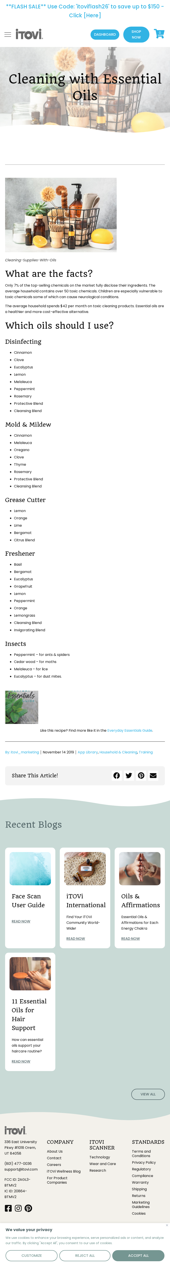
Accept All (138, 1255)
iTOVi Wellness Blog (64, 1171)
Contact (54, 1158)
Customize (31, 1255)
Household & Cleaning (118, 752)
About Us (55, 1151)
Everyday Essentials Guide (129, 730)
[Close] (167, 1225)
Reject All (85, 1255)
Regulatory (141, 1169)
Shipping (139, 1189)
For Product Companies (57, 1180)
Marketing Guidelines (141, 1204)
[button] (105, 34)
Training (146, 752)
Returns (138, 1196)
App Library (88, 752)
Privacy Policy (144, 1162)
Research (97, 1170)
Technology (99, 1157)
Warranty (140, 1182)
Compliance (142, 1176)
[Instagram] (18, 1208)
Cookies (139, 1213)
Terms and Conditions (141, 1153)
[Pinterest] (28, 1208)
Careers (54, 1165)
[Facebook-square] (8, 1208)
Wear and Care (102, 1164)
